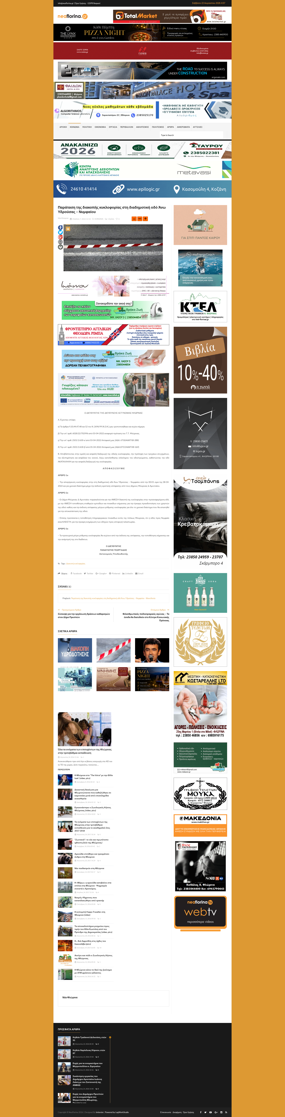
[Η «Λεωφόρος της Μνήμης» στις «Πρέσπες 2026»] (113, 679)
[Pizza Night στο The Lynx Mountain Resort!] (152, 679)
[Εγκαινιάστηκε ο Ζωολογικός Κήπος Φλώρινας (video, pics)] (65, 812)
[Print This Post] (60, 247)
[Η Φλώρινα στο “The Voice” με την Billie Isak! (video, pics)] (65, 780)
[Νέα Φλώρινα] (73, 16)
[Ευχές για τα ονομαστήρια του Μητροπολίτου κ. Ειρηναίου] (64, 1067)
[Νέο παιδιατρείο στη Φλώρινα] (65, 873)
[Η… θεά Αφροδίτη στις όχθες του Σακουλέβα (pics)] (65, 945)
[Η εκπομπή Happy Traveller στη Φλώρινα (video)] (65, 916)
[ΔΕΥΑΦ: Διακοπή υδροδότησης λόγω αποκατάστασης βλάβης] (75, 650)
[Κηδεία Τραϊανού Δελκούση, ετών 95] (64, 1041)
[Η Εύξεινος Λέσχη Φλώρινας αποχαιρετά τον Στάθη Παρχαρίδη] (152, 650)
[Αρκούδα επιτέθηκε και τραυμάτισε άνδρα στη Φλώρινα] (65, 858)
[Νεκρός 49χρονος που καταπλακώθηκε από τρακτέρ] (65, 902)
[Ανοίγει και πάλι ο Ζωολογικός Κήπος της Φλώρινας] (65, 960)
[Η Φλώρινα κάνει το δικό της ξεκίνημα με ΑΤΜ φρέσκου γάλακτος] (65, 974)
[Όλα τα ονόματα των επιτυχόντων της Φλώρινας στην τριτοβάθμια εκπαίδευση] (84, 729)
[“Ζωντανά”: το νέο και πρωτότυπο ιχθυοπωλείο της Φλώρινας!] (65, 844)
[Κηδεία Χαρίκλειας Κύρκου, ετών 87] (64, 1054)
